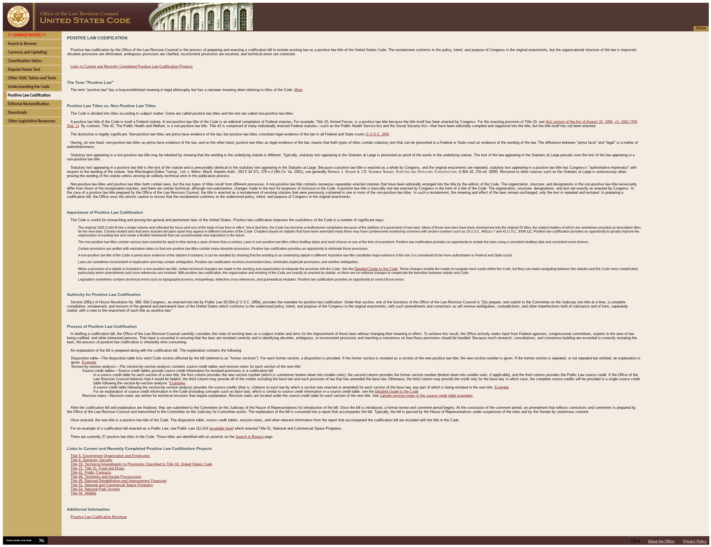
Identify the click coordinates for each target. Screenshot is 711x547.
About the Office (661, 541)
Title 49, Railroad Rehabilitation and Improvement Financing (118, 481)
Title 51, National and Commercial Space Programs (112, 485)
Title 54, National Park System (95, 489)
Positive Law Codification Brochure (99, 517)
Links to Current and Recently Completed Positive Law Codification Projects (132, 66)
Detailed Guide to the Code (376, 269)
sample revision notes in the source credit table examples (426, 396)
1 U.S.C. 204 (377, 134)
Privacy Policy (695, 541)
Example (89, 362)
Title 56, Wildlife (83, 493)
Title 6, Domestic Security (91, 460)
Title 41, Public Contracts (91, 472)
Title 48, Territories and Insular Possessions (106, 477)
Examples (177, 383)
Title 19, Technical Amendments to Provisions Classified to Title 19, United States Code (141, 464)
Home (701, 28)
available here (221, 428)
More (298, 90)
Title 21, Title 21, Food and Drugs (97, 468)
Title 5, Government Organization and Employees (110, 456)
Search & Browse (250, 437)
